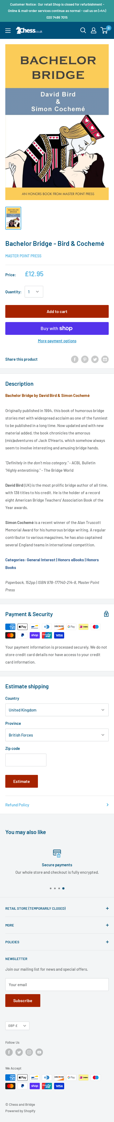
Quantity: (13, 291)
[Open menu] (8, 31)
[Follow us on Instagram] (29, 1052)
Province (13, 723)
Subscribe (22, 1000)
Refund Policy (17, 804)
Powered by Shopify (20, 1111)
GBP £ (12, 1025)
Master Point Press (23, 256)
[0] (104, 30)
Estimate (21, 781)
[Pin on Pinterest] (85, 359)
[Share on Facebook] (74, 359)
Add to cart (57, 311)
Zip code (12, 748)
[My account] (93, 30)
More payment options (57, 340)
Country (12, 698)
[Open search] (83, 30)
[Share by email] (105, 359)
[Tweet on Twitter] (95, 359)
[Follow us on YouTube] (39, 1052)
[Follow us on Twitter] (19, 1052)
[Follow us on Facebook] (9, 1052)
